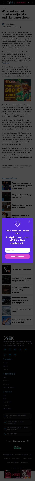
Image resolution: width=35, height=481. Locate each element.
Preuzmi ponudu (17, 256)
